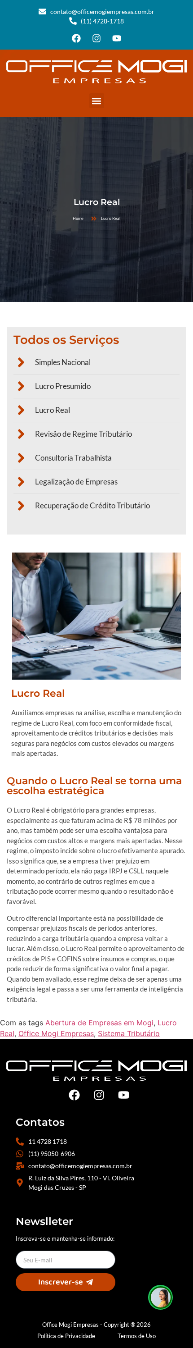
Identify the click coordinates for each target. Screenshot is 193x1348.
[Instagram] (96, 38)
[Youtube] (117, 38)
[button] (96, 100)
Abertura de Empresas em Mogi (99, 1022)
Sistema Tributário (129, 1033)
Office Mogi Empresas (56, 1033)
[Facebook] (76, 38)
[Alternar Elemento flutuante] (160, 1297)
